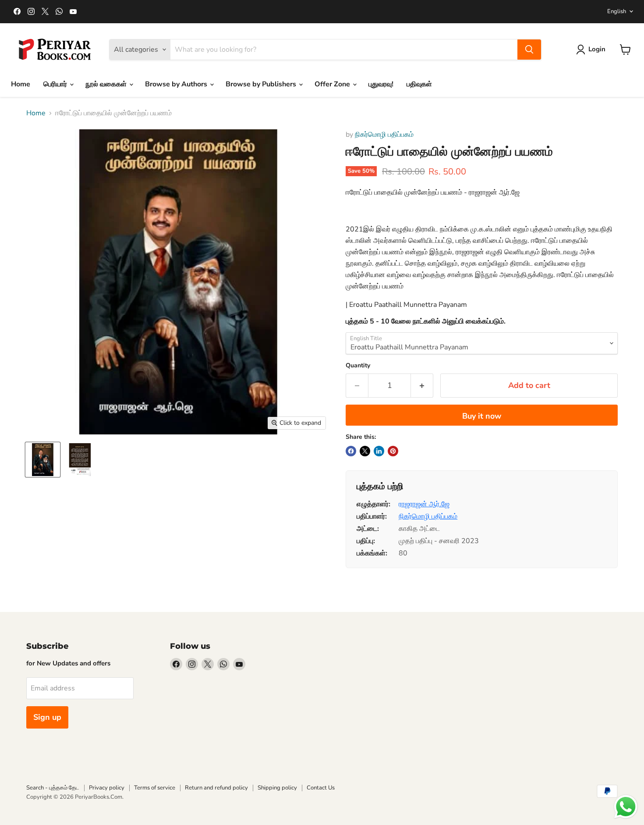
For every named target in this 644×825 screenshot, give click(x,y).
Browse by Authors (177, 84)
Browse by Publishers (262, 84)
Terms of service (154, 788)
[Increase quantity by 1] (422, 385)
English (616, 11)
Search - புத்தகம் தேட (52, 788)
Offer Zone (333, 84)
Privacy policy (106, 788)
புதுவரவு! (380, 84)
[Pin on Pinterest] (393, 451)
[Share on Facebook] (351, 451)
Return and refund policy (216, 788)
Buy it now (481, 416)
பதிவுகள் (419, 84)
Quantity (358, 365)
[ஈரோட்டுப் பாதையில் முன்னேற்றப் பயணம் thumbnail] (42, 459)
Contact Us (321, 788)
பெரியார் (56, 84)
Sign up (47, 717)
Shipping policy (277, 788)
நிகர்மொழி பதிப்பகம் (384, 134)
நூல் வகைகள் (106, 84)
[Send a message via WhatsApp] (626, 807)
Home (20, 84)
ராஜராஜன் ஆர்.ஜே (424, 504)
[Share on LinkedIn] (379, 451)
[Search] (529, 49)
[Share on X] (365, 451)
